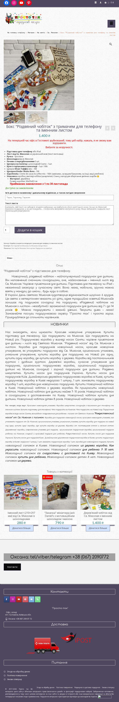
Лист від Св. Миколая (18, 248)
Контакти (12, 566)
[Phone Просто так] (37, 599)
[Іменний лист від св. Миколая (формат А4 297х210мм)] (107, 128)
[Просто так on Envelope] (31, 599)
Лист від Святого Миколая (20, 246)
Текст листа (11, 203)
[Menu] (111, 24)
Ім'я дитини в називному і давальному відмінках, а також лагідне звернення (45, 193)
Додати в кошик (30, 230)
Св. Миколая (33, 246)
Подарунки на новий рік (43, 248)
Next (112, 504)
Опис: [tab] (10, 258)
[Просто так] (59, 17)
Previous (6, 504)
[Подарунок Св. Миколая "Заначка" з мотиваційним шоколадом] (113, 128)
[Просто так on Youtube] (19, 599)
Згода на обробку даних (18, 671)
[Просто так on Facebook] (6, 599)
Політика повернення (17, 675)
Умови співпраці (14, 679)
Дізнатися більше (21, 528)
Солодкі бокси (42, 246)
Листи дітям (30, 248)
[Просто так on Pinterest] (25, 599)
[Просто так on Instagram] (12, 599)
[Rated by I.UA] (105, 696)
